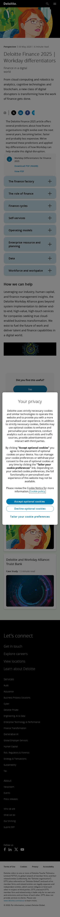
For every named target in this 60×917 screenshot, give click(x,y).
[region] (30, 458)
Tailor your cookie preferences (30, 516)
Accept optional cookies (30, 501)
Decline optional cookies (30, 508)
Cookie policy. (37, 491)
